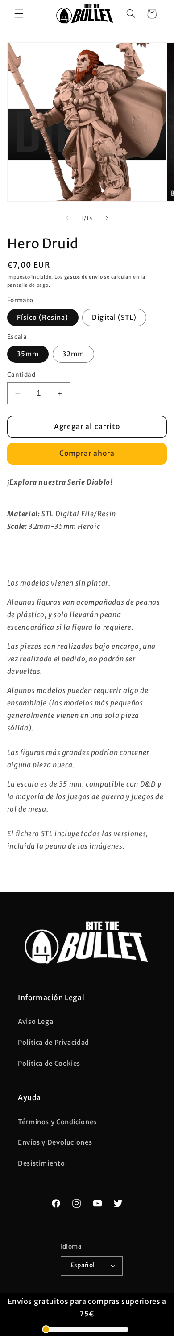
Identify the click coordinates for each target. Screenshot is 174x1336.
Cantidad (21, 375)
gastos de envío (83, 277)
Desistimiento (41, 1163)
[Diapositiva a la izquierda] (67, 218)
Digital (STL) (114, 317)
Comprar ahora (87, 453)
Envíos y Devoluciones (55, 1142)
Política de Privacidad (53, 1043)
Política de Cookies (49, 1064)
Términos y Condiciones (57, 1122)
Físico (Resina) (43, 317)
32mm (73, 354)
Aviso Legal (36, 1022)
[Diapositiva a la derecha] (107, 218)
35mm (28, 354)
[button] (18, 14)
